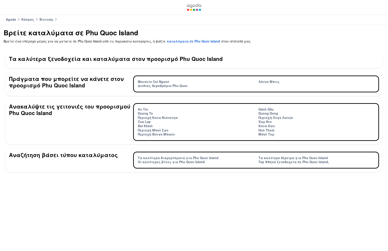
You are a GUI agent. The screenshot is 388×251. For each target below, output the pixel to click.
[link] (194, 7)
